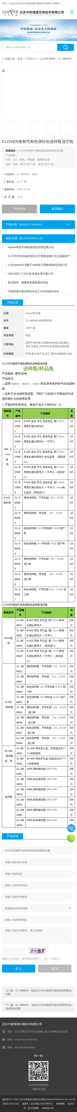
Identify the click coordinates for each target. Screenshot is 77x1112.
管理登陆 (60, 1103)
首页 (19, 58)
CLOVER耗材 (48, 58)
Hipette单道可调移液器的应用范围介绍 (31, 247)
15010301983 (71, 828)
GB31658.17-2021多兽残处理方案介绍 (30, 273)
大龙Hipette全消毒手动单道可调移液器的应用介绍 (37, 264)
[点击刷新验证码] (37, 951)
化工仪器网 (33, 1108)
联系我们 (57, 208)
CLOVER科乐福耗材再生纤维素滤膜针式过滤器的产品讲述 (40, 256)
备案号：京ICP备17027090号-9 (37, 1103)
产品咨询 (19, 208)
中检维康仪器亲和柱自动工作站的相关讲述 (33, 291)
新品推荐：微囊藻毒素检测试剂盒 (28, 282)
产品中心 (30, 58)
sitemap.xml (48, 1108)
